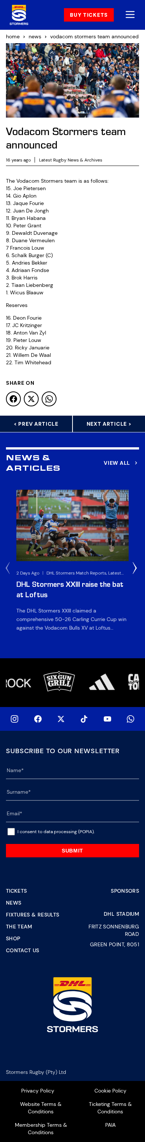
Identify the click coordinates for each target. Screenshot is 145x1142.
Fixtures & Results (32, 914)
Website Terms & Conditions (40, 1108)
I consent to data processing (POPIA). (55, 832)
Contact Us (22, 950)
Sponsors (125, 890)
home (13, 36)
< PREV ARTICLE (36, 423)
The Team (19, 926)
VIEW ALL (117, 463)
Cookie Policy (110, 1090)
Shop (13, 938)
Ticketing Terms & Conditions (110, 1108)
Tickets (16, 890)
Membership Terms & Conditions (41, 1129)
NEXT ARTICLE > (109, 423)
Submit (72, 851)
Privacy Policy (37, 1090)
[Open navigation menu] (130, 15)
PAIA (110, 1125)
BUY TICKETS (89, 15)
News (13, 902)
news (35, 36)
